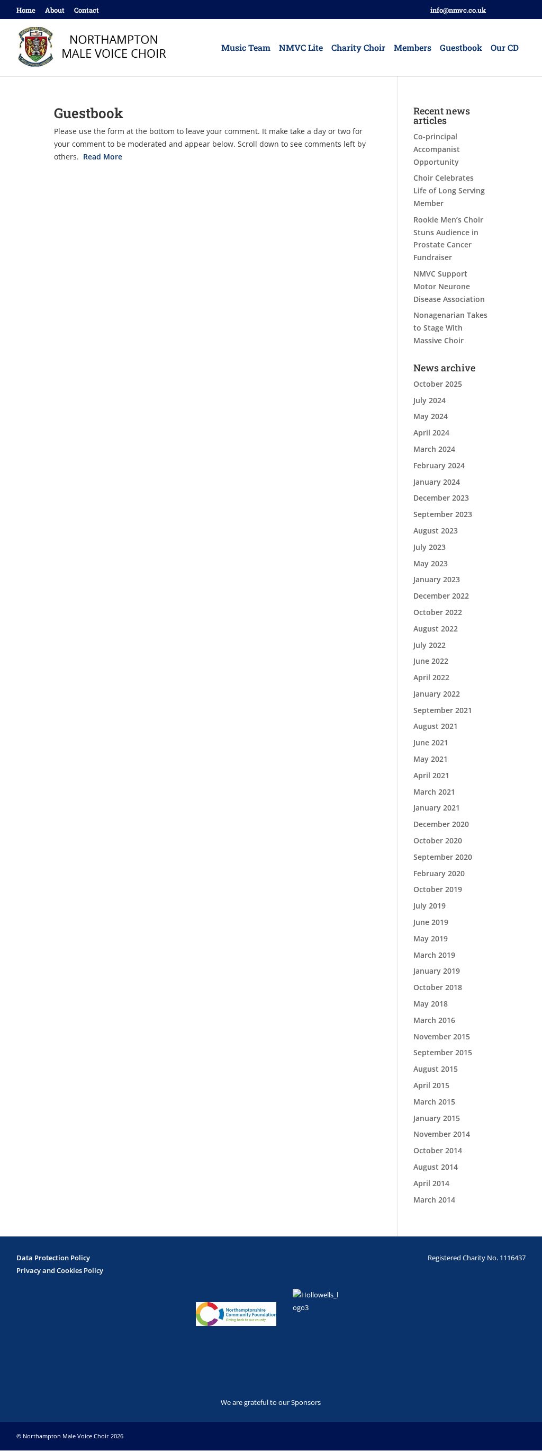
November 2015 (441, 1036)
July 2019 (429, 906)
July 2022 (429, 645)
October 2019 (437, 889)
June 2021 (430, 742)
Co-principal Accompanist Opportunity (436, 149)
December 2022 (441, 596)
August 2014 (435, 1167)
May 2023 (430, 563)
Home (25, 11)
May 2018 (430, 1004)
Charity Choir (358, 48)
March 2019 (434, 955)
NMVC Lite (301, 48)
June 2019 (430, 922)
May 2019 (430, 938)
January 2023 (436, 579)
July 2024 (429, 400)
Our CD (505, 48)
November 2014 (441, 1134)
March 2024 (434, 449)
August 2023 (435, 531)
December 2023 (441, 498)
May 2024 (430, 416)
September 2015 (442, 1052)
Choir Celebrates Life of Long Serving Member (449, 190)
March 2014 (434, 1200)
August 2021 (435, 726)
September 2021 (442, 710)
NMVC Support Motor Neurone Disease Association (449, 286)
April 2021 (431, 775)
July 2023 (429, 547)
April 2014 (431, 1183)
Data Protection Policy (53, 1257)
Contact (86, 11)
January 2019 (436, 971)
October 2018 (437, 987)
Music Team (245, 48)
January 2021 (436, 808)
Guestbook (461, 48)
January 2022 (436, 694)
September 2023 (442, 514)
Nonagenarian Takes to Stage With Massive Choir (450, 327)
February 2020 (439, 873)
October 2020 (437, 840)
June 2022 (430, 661)
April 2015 (431, 1085)
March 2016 (434, 1020)
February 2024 (439, 465)
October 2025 (437, 384)
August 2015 (435, 1069)
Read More (102, 157)
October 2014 (437, 1150)
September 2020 (442, 857)
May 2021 (430, 759)
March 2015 (434, 1102)
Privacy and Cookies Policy (59, 1270)
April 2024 (431, 433)
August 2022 (435, 629)
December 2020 (441, 824)
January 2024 (436, 482)
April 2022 (431, 677)
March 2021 (434, 792)
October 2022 (437, 612)
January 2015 (436, 1118)
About (55, 11)
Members (412, 48)
